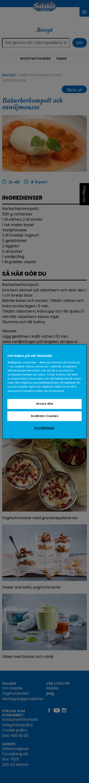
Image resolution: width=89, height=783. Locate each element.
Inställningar (44, 428)
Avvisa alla (44, 404)
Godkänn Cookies (45, 416)
